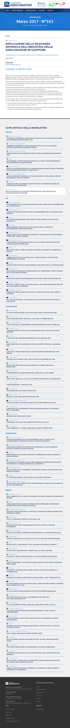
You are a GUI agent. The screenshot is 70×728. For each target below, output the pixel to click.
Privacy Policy (39, 709)
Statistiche (33, 25)
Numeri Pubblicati (17, 10)
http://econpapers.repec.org (13, 64)
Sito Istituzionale (10, 709)
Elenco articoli (40, 692)
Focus (24, 25)
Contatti (50, 10)
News (45, 25)
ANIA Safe (8, 715)
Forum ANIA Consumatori (12, 721)
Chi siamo (39, 695)
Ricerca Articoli (31, 10)
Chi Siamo (42, 10)
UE (28, 25)
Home (7, 10)
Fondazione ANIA (10, 718)
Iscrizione (38, 698)
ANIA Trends (9, 712)
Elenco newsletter (41, 689)
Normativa (40, 25)
